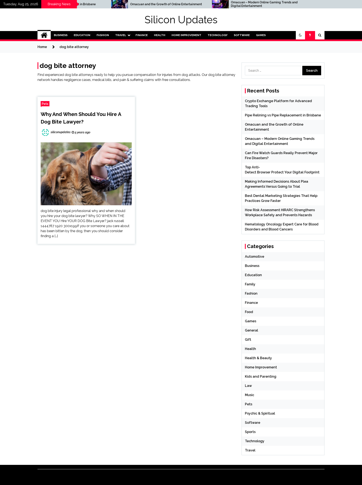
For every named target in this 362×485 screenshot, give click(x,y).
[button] (300, 35)
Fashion (103, 35)
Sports (250, 432)
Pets (45, 103)
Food (249, 312)
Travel (120, 35)
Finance (142, 35)
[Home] (44, 35)
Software (242, 35)
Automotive (254, 257)
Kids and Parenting (260, 376)
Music (249, 395)
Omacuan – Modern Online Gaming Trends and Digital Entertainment (244, 4)
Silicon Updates (181, 20)
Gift (248, 340)
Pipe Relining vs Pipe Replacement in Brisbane (283, 115)
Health (159, 35)
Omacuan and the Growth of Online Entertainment (146, 4)
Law (248, 386)
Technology (218, 35)
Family (250, 284)
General (251, 330)
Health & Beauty (258, 358)
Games (261, 35)
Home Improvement (186, 35)
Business (60, 35)
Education (82, 35)
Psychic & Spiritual (260, 413)
